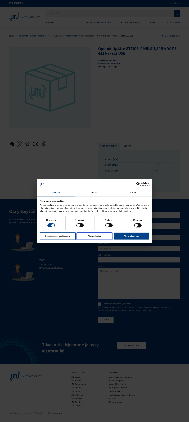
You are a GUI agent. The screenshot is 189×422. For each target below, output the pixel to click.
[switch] (80, 225)
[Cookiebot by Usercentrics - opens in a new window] (138, 184)
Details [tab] (94, 193)
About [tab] (133, 193)
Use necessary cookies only (57, 236)
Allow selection (94, 236)
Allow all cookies (131, 236)
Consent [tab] (56, 193)
